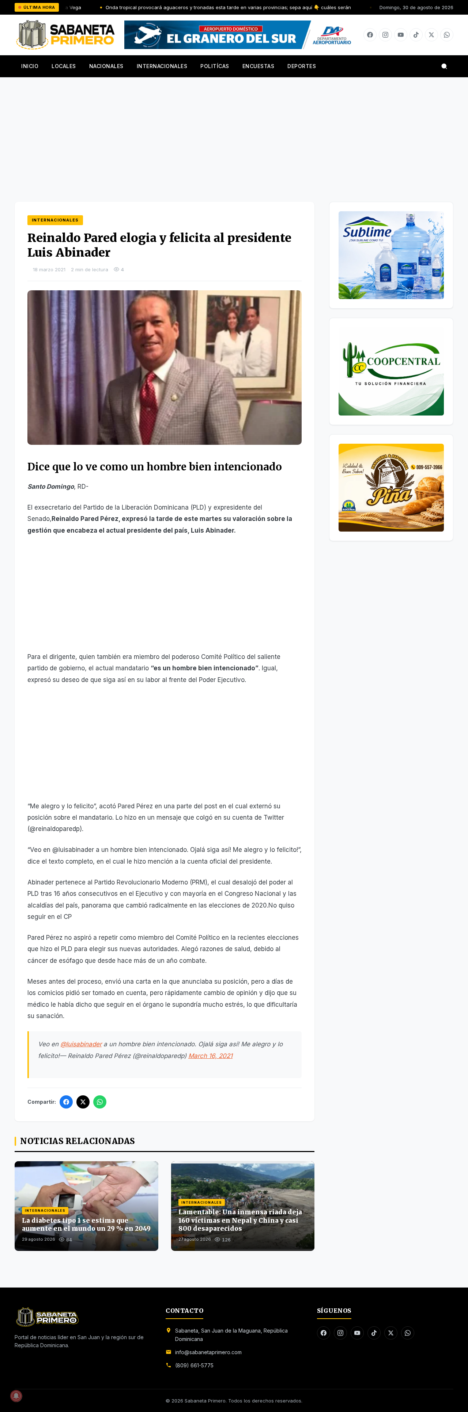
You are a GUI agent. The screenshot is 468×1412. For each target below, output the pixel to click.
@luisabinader (81, 1044)
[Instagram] (385, 34)
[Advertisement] (234, 132)
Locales (64, 66)
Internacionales (162, 66)
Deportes (301, 66)
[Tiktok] (416, 34)
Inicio (29, 66)
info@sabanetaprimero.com (208, 1352)
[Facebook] (370, 34)
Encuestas (258, 66)
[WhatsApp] (99, 1102)
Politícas (214, 66)
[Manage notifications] (16, 1396)
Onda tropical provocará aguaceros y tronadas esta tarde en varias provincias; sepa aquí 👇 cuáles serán (178, 7)
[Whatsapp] (446, 34)
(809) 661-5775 (194, 1365)
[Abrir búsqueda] (444, 66)
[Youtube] (400, 34)
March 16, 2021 (210, 1055)
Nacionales (106, 66)
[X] (431, 34)
